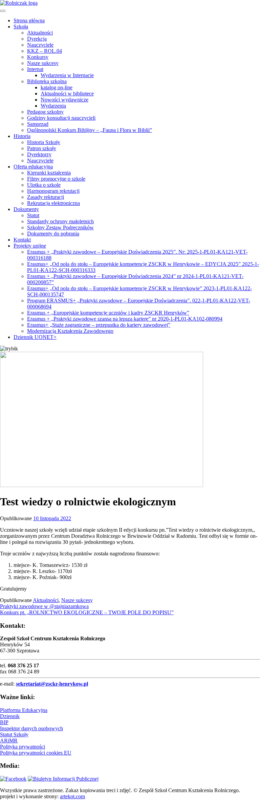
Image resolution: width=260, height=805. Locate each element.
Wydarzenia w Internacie (67, 75)
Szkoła (21, 26)
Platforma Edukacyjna (23, 710)
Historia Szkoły (43, 142)
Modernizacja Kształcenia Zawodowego (70, 331)
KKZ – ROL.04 (44, 51)
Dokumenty (26, 209)
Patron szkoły (41, 148)
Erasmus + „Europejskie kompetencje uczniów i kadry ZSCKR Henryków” (108, 313)
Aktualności (40, 33)
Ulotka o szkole (44, 185)
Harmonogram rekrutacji (53, 191)
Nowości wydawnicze (64, 99)
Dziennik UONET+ (35, 337)
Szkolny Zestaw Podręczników (60, 227)
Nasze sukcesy (43, 63)
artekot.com (72, 796)
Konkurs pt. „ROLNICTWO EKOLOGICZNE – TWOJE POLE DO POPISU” (87, 612)
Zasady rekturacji (45, 197)
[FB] (13, 779)
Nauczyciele (40, 45)
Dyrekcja (37, 39)
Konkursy (37, 57)
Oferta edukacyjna (33, 166)
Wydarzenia (53, 106)
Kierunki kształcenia (49, 173)
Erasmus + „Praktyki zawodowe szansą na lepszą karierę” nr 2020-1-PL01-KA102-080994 (124, 319)
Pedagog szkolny (45, 112)
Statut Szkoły (14, 734)
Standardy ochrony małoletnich (60, 221)
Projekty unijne (30, 246)
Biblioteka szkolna (47, 81)
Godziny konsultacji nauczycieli (61, 118)
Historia (22, 136)
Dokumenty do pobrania (53, 233)
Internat (35, 69)
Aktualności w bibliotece (67, 93)
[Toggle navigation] (2, 11)
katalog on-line (56, 87)
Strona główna (29, 20)
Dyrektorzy (39, 154)
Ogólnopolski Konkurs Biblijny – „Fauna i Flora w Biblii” (89, 130)
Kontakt (22, 240)
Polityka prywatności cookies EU (35, 753)
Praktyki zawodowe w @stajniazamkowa (44, 606)
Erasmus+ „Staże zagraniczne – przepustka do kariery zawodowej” (98, 325)
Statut (33, 215)
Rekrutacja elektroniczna (53, 203)
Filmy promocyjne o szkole (56, 179)
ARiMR (9, 740)
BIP (4, 722)
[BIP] (63, 779)
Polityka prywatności (22, 747)
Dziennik (10, 716)
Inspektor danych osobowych (31, 728)
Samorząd (37, 124)
